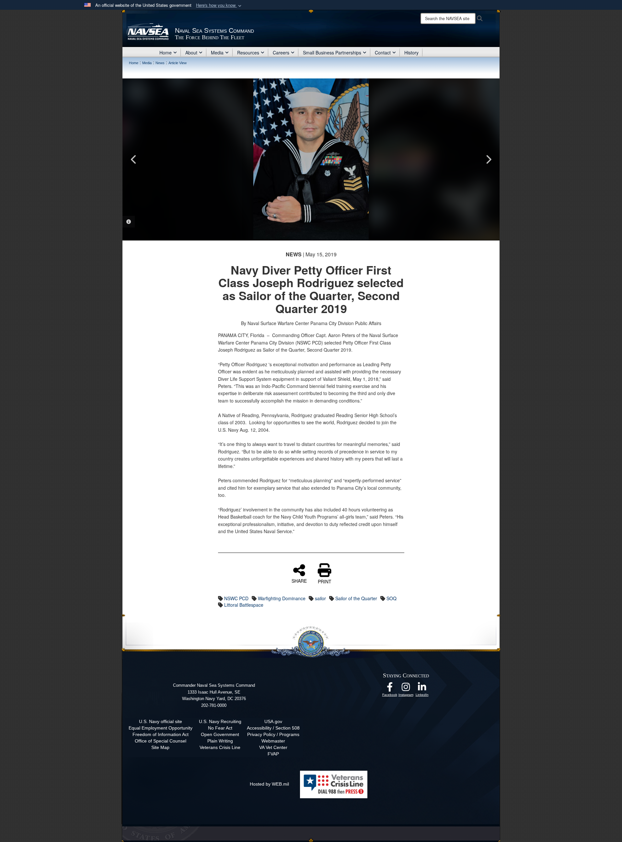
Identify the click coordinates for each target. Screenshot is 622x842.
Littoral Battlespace (243, 605)
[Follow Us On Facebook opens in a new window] (390, 688)
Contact (383, 52)
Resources (248, 52)
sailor (320, 598)
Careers (281, 52)
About (191, 52)
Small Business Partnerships (332, 52)
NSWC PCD (236, 598)
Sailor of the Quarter (356, 598)
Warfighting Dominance (281, 598)
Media (217, 52)
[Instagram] (406, 688)
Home (165, 52)
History (411, 52)
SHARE (299, 580)
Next (488, 159)
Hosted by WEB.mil (269, 784)
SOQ (391, 598)
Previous (133, 159)
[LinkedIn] (422, 688)
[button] (219, 5)
